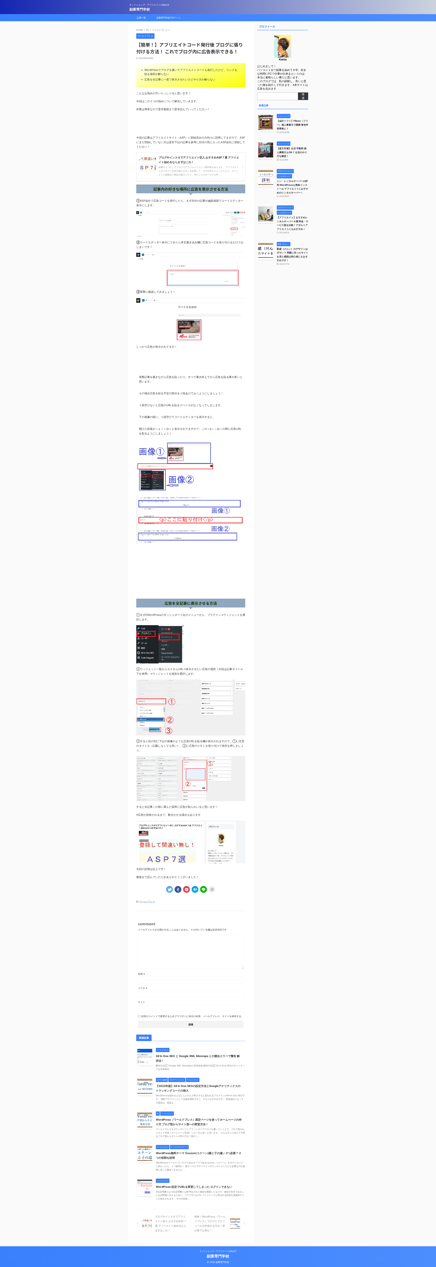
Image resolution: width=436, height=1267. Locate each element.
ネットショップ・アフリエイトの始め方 (218, 1251)
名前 (141, 973)
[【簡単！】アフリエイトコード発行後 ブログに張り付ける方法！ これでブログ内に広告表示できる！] (195, 889)
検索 (303, 96)
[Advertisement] (190, 571)
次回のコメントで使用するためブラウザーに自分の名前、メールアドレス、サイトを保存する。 (192, 1016)
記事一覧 (141, 17)
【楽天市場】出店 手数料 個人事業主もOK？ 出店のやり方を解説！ (292, 152)
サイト (141, 1002)
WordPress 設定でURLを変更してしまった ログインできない (194, 1186)
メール (142, 987)
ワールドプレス (147, 901)
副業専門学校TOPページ (169, 17)
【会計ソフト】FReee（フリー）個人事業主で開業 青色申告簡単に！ (292, 124)
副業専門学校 (139, 9)
